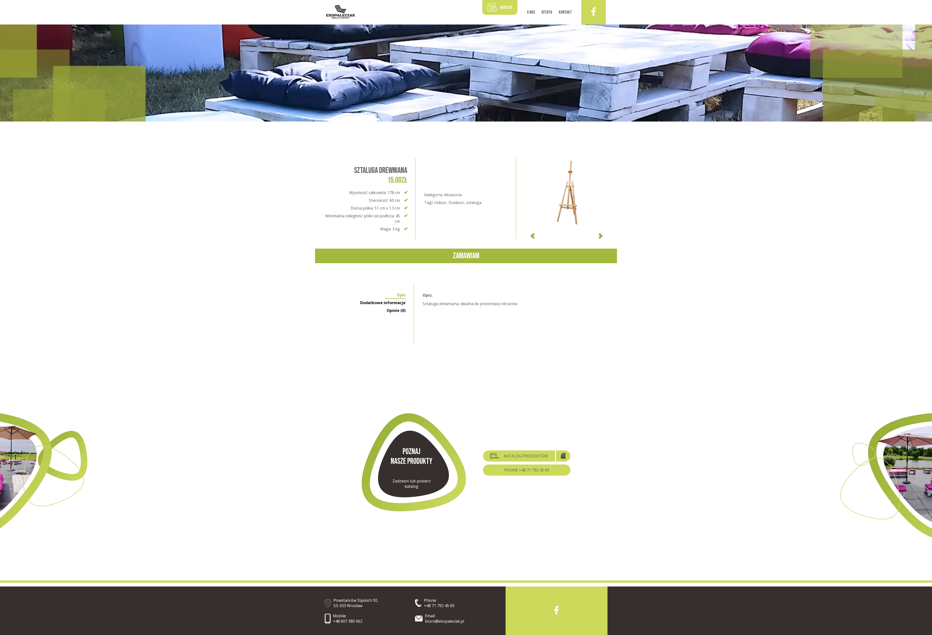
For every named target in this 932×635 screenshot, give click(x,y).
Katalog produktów (526, 456)
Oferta (546, 12)
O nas (531, 12)
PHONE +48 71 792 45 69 (526, 470)
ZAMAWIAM (466, 256)
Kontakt (565, 12)
